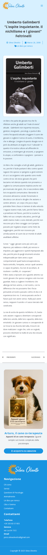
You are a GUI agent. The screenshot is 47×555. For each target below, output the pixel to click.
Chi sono (7, 484)
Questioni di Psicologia (13, 492)
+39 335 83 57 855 (12, 523)
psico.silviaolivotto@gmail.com (17, 537)
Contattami (8, 508)
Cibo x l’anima (10, 504)
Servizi (6, 488)
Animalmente (9, 496)
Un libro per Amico (25, 46)
